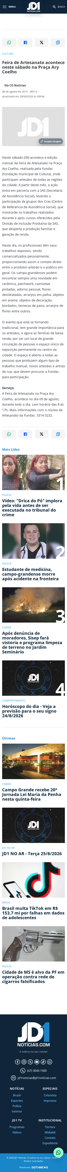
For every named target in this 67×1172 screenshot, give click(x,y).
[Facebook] (17, 1061)
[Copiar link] (58, 42)
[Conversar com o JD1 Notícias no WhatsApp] (58, 1153)
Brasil (17, 1095)
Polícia (17, 1106)
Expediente (50, 1143)
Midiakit (50, 1132)
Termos (50, 1127)
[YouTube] (36, 1061)
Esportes (17, 1101)
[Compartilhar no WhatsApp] (9, 42)
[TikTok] (43, 1061)
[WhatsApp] (49, 1061)
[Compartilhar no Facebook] (25, 42)
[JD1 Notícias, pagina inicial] (33, 6)
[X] (30, 1061)
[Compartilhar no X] (42, 42)
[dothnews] (40, 1167)
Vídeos (16, 1132)
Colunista (50, 1095)
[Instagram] (23, 1061)
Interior (17, 1111)
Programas (16, 1127)
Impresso (50, 1101)
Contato (50, 1138)
